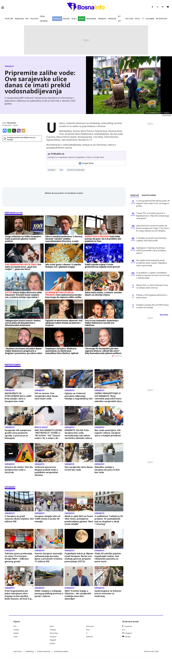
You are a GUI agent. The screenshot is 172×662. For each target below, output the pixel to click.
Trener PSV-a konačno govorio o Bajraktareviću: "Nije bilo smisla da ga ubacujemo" (152, 216)
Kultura (129, 18)
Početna (9, 18)
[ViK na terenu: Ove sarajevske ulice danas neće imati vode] (49, 379)
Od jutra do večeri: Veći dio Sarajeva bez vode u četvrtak (19, 470)
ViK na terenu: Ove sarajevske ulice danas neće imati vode (46, 396)
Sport (81, 18)
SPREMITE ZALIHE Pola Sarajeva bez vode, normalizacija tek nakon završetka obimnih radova (78, 434)
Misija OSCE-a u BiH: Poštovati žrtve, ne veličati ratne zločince (152, 286)
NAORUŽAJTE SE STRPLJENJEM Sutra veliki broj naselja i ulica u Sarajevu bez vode (18, 397)
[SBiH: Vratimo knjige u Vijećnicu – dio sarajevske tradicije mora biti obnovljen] (79, 576)
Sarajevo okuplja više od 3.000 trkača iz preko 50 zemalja (47, 519)
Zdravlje (57, 18)
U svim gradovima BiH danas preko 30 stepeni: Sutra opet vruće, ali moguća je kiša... (153, 203)
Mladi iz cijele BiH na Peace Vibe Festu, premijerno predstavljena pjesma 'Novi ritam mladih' (79, 520)
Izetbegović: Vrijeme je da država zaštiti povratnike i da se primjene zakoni (151, 250)
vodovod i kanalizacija (76, 170)
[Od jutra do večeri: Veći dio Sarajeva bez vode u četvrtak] (19, 452)
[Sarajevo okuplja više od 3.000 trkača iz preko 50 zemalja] (49, 501)
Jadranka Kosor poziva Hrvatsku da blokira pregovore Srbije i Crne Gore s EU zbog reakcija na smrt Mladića (153, 228)
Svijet (74, 18)
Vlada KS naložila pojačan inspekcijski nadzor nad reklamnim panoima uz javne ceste (108, 557)
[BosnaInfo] (86, 6)
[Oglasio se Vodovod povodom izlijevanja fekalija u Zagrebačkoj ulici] (79, 379)
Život (137, 18)
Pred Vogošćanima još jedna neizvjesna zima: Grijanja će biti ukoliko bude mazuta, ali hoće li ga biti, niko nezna (19, 595)
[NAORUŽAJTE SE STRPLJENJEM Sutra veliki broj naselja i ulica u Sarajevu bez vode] (19, 379)
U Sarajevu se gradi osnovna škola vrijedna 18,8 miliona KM (19, 519)
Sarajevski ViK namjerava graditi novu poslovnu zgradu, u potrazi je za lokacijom (18, 434)
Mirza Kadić (41, 427)
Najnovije (19, 18)
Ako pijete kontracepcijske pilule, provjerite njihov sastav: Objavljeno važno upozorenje (151, 263)
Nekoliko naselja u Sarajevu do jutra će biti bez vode (107, 470)
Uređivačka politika (61, 651)
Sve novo (164, 314)
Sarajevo (102, 18)
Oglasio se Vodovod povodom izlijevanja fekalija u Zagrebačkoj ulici (79, 396)
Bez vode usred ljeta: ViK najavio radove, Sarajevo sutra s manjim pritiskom (108, 433)
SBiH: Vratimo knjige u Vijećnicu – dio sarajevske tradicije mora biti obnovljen (78, 595)
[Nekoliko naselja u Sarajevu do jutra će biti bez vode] (109, 452)
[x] (157, 7)
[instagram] (163, 7)
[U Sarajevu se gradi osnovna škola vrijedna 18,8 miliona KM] (19, 501)
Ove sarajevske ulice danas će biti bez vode (79, 468)
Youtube (127, 636)
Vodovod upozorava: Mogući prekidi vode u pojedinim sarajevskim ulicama (46, 471)
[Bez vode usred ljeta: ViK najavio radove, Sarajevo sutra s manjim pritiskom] (109, 415)
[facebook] (152, 7)
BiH (27, 18)
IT (143, 18)
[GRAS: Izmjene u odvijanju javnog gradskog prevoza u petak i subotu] (49, 576)
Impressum (17, 651)
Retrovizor (161, 18)
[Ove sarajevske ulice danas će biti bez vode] (79, 452)
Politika (34, 18)
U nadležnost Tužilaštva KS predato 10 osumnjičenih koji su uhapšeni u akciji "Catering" (109, 520)
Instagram (128, 633)
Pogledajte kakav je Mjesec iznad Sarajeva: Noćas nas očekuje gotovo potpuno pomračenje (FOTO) (79, 557)
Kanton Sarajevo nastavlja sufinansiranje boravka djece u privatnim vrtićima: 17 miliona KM (49, 557)
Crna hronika (44, 18)
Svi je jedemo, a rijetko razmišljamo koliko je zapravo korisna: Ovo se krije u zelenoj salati (152, 275)
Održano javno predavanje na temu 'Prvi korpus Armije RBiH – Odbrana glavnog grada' (18, 557)
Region (66, 18)
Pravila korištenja (43, 651)
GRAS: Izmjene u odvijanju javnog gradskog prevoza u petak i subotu (49, 594)
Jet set (119, 18)
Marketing (29, 651)
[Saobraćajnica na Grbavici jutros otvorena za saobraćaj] (109, 576)
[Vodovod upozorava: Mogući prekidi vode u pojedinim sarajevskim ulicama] (49, 452)
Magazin (112, 18)
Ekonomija (91, 18)
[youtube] (168, 7)
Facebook (128, 626)
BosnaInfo (11, 123)
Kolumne (150, 18)
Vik (62, 170)
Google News (88, 163)
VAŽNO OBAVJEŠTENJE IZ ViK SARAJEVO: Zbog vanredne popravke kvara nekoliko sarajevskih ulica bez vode (108, 397)
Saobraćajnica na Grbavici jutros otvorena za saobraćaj (108, 594)
